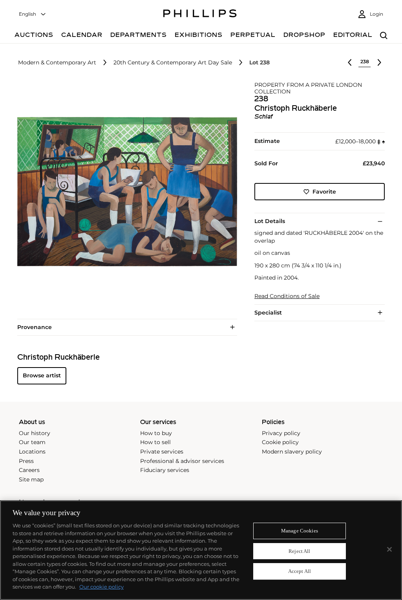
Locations (32, 451)
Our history (34, 433)
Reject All (299, 551)
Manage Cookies (299, 531)
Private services (161, 451)
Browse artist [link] (42, 375)
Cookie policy (280, 442)
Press (26, 461)
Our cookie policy (101, 587)
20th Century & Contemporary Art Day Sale (172, 62)
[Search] (383, 36)
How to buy (156, 433)
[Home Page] (200, 14)
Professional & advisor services (182, 461)
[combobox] (32, 14)
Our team (32, 442)
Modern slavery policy (292, 451)
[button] (125, 192)
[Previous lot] (349, 62)
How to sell (155, 442)
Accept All (299, 571)
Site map (31, 479)
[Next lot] (379, 62)
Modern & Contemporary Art (57, 62)
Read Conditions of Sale (287, 296)
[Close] (389, 549)
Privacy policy (281, 433)
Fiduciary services (164, 470)
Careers (29, 470)
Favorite (324, 191)
